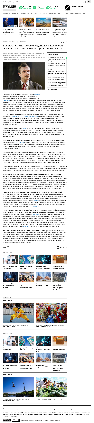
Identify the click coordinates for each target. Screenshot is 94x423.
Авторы (83, 409)
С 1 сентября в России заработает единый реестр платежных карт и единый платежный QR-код (60, 32)
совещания (6, 100)
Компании (25, 14)
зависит (36, 200)
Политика (43, 14)
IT (84, 14)
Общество (52, 14)
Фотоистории (7, 301)
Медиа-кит (66, 409)
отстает (35, 206)
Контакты (59, 409)
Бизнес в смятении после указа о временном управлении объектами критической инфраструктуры (26, 32)
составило (36, 214)
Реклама (48, 409)
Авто (66, 14)
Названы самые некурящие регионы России (56, 78)
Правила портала (76, 409)
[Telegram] (63, 42)
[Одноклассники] (66, 42)
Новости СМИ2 (7, 297)
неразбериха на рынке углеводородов (25, 116)
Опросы (89, 409)
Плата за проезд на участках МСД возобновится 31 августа (56, 59)
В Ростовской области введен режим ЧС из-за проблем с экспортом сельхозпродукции (43, 31)
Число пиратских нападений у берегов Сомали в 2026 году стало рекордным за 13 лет (57, 72)
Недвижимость (75, 14)
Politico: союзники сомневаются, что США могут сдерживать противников (57, 83)
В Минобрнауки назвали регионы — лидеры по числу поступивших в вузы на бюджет (57, 65)
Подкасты (15, 14)
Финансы (34, 14)
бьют (24, 128)
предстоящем (19, 142)
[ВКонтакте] (61, 42)
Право (60, 14)
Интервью (6, 14)
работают (26, 226)
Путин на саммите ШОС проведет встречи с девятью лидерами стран (10, 31)
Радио (54, 409)
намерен (37, 94)
